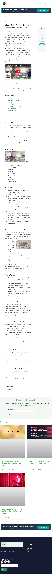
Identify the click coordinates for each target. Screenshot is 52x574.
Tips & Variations (12, 108)
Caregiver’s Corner (12, 114)
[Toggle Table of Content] (6, 98)
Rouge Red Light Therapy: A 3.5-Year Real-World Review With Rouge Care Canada (12, 512)
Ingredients (10, 102)
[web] (47, 3)
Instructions (11, 104)
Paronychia (10, 389)
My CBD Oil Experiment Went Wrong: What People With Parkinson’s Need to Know (12, 463)
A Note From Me (12, 112)
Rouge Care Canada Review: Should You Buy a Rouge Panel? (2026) (39, 462)
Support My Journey (13, 110)
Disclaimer (10, 116)
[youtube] (43, 3)
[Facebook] (45, 3)
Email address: (11, 409)
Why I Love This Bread (13, 100)
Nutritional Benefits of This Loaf (16, 106)
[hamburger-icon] (39, 3)
